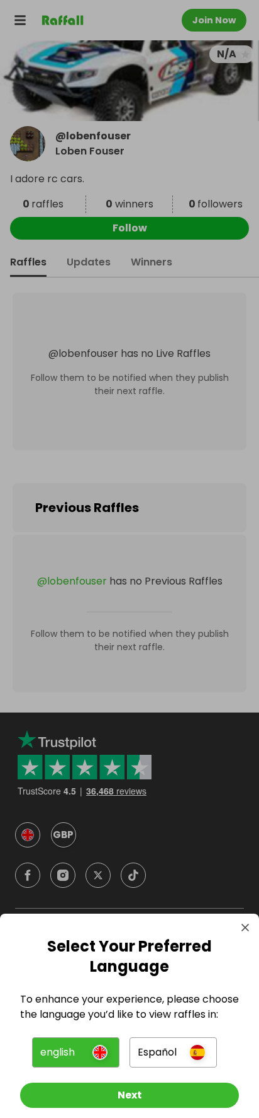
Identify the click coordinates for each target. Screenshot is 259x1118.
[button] (75, 1052)
